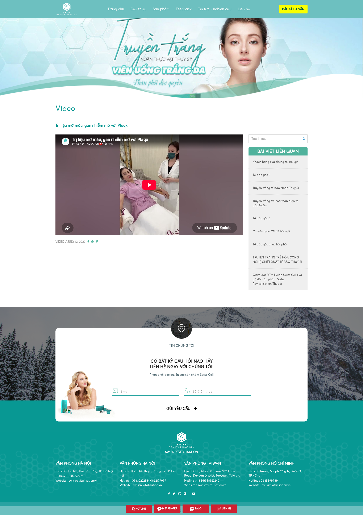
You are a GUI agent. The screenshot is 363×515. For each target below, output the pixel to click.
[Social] (169, 493)
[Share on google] (92, 242)
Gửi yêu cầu (178, 408)
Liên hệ (244, 9)
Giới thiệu (138, 9)
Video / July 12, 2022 (70, 242)
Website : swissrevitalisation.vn (76, 480)
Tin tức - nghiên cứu (214, 9)
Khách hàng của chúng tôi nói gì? (275, 162)
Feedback (184, 9)
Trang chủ (116, 9)
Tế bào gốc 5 (261, 175)
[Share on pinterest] (97, 242)
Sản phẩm (161, 9)
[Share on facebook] (88, 242)
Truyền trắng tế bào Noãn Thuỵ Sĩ (276, 188)
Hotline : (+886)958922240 (202, 480)
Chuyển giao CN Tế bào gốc (272, 231)
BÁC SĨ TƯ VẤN (293, 9)
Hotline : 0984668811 (69, 476)
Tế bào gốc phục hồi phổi (270, 244)
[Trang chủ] (182, 439)
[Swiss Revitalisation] (66, 9)
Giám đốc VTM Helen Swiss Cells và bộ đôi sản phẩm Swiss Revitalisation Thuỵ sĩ (277, 279)
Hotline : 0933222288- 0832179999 (143, 480)
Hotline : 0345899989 (263, 480)
